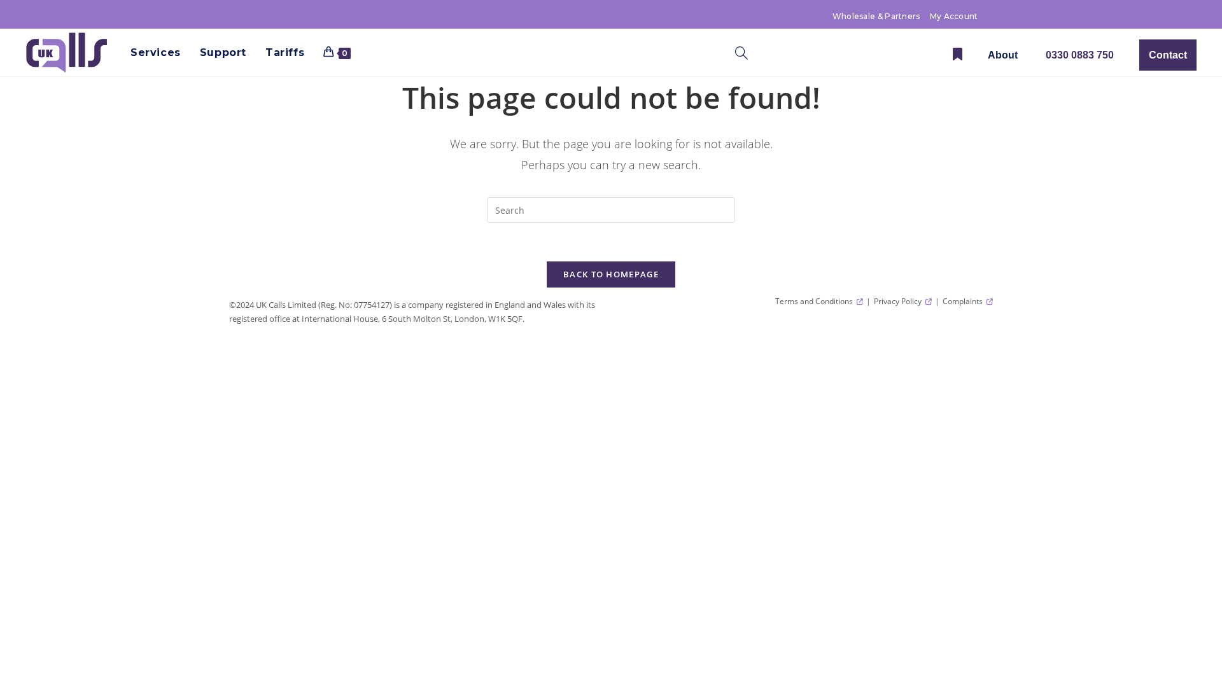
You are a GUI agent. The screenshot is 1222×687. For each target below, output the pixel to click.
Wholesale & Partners (876, 16)
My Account (954, 16)
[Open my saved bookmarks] (957, 55)
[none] (1003, 55)
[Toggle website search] (741, 55)
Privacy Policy (899, 301)
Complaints (964, 301)
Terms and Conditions (815, 301)
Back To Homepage (611, 274)
